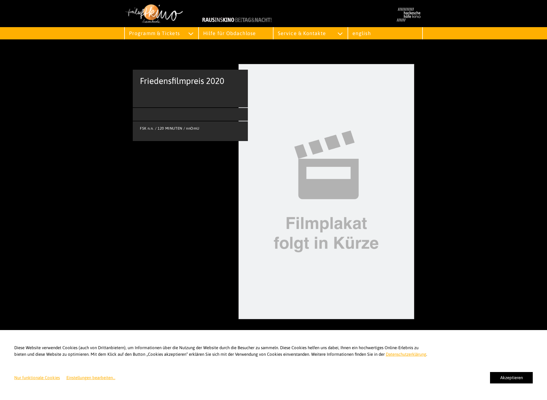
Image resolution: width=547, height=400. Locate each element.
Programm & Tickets (154, 33)
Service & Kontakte (302, 33)
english (361, 33)
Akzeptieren (511, 377)
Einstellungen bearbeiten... (90, 377)
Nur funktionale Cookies (37, 377)
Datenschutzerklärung (406, 354)
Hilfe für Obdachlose (229, 33)
